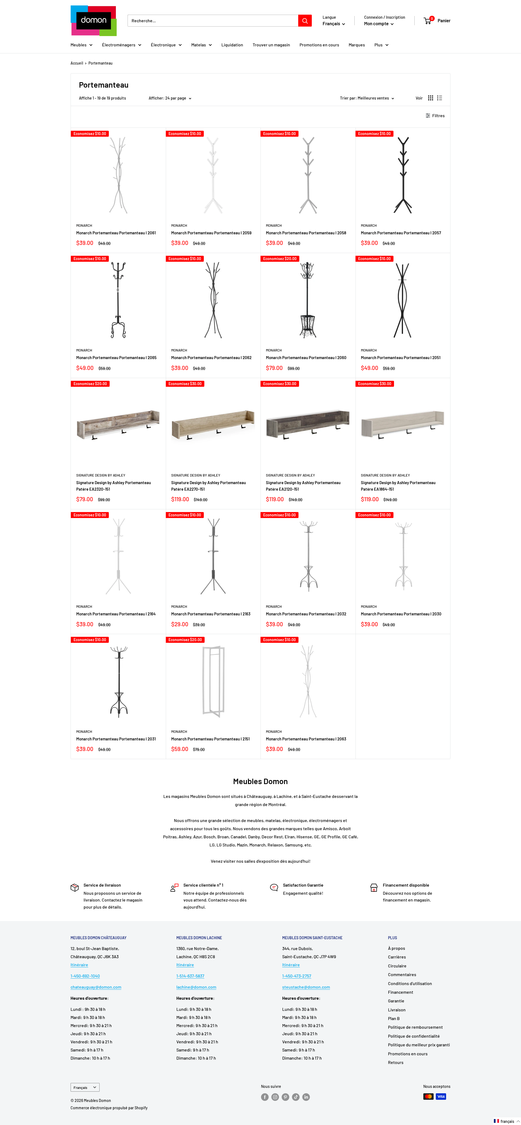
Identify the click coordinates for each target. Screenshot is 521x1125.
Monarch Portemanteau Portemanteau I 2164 (116, 613)
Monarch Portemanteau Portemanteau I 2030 (401, 613)
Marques (357, 44)
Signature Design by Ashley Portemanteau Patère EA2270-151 (208, 485)
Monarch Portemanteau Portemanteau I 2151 (210, 738)
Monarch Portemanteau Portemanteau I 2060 (306, 357)
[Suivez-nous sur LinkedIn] (306, 1097)
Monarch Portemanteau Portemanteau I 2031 (116, 738)
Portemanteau (100, 63)
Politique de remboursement (415, 1027)
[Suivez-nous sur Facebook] (265, 1097)
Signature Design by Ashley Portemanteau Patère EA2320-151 (113, 485)
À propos (396, 948)
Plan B (394, 1018)
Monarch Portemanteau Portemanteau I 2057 (401, 232)
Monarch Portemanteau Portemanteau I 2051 (400, 357)
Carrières (397, 956)
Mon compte (376, 23)
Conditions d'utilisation (410, 983)
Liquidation (232, 44)
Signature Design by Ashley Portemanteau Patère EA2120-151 (303, 485)
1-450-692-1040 (85, 975)
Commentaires (402, 974)
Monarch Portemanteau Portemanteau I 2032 (306, 613)
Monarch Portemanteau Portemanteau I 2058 (306, 232)
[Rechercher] (305, 21)
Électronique (163, 44)
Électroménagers (118, 44)
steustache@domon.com (306, 986)
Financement (400, 992)
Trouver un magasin (271, 44)
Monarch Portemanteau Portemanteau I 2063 (306, 738)
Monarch (84, 225)
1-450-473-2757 (296, 975)
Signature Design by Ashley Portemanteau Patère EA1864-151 (398, 485)
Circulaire (397, 965)
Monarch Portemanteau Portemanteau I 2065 (116, 357)
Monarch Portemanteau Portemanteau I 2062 (211, 357)
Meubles (79, 44)
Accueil (77, 63)
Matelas (198, 44)
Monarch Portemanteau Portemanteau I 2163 (210, 613)
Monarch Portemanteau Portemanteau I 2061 (116, 232)
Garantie (396, 1000)
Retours (396, 1062)
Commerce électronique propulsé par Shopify (109, 1107)
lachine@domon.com (196, 986)
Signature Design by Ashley (100, 475)
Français (80, 1087)
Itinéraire (79, 964)
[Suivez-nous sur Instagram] (275, 1097)
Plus (378, 44)
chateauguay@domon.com (96, 986)
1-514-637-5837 (190, 975)
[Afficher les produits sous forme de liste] (439, 97)
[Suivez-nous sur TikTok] (296, 1097)
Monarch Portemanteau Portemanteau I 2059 (211, 232)
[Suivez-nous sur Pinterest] (285, 1097)
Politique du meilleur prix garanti (419, 1044)
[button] (507, 1121)
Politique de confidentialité (414, 1035)
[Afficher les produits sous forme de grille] (430, 97)
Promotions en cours (319, 44)
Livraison (397, 1009)
